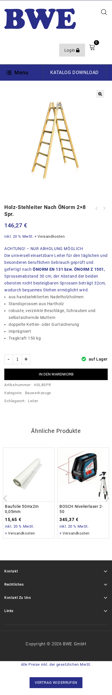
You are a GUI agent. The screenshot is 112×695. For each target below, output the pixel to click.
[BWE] (40, 18)
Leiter (33, 401)
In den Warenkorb (56, 374)
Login (70, 50)
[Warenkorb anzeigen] (92, 47)
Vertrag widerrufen (56, 682)
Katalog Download (74, 72)
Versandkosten (51, 236)
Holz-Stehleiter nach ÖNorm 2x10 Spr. (96, 208)
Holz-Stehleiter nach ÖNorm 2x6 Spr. (104, 208)
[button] (100, 94)
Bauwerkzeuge (38, 393)
